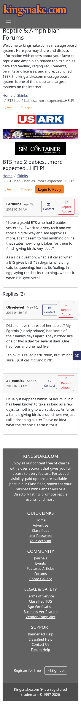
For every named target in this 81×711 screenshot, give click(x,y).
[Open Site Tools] (77, 355)
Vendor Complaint (41, 616)
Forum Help (40, 649)
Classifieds (40, 530)
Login (27, 107)
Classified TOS (40, 601)
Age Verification (41, 606)
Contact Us (40, 644)
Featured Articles (40, 568)
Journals (40, 558)
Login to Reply (49, 189)
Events (40, 563)
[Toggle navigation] (9, 22)
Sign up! (58, 670)
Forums (40, 573)
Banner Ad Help (40, 634)
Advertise (40, 525)
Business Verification (41, 611)
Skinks (22, 95)
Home (8, 95)
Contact (48, 209)
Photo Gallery (40, 578)
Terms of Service (40, 596)
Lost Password (40, 535)
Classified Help (40, 639)
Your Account (40, 540)
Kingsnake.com (26, 689)
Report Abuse (66, 209)
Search (11, 107)
